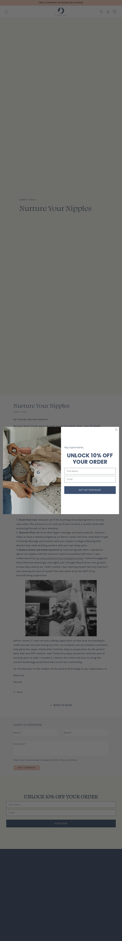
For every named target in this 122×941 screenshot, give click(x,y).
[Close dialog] (116, 429)
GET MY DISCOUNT (90, 490)
